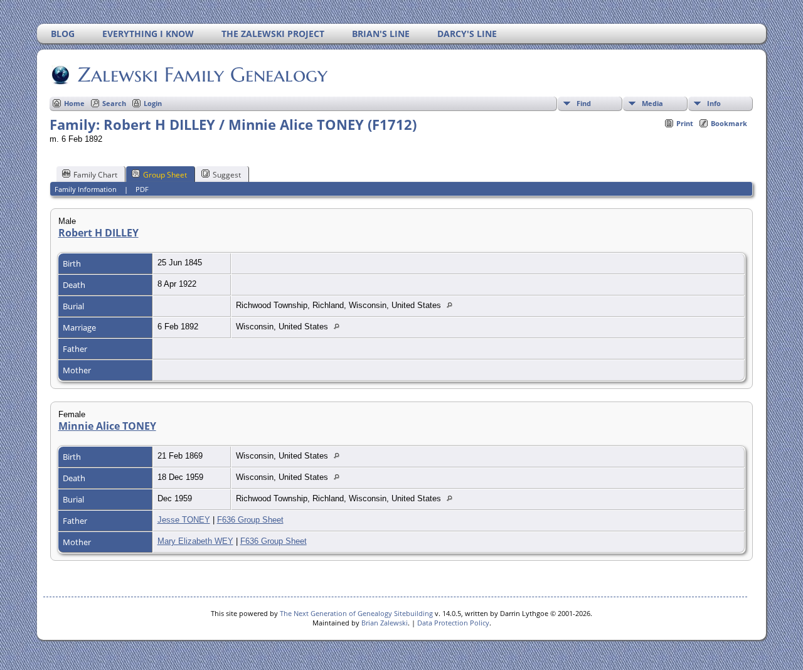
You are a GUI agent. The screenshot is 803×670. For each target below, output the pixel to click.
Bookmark (729, 123)
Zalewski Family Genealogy (202, 74)
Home (74, 103)
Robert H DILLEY (98, 233)
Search (114, 103)
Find (584, 103)
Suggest (227, 174)
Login (153, 103)
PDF (142, 189)
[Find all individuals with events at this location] (453, 305)
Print (684, 123)
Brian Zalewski (384, 622)
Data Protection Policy (453, 622)
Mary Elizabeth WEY (195, 541)
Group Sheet (165, 174)
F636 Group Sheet (250, 519)
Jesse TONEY (183, 519)
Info (714, 103)
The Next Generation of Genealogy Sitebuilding (356, 613)
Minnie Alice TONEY (107, 426)
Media (652, 103)
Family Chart (95, 174)
